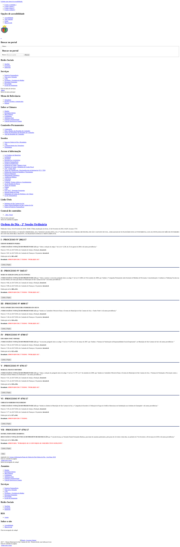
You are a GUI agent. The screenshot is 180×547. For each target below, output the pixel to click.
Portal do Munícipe (10, 174)
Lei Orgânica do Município (12, 155)
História (6, 111)
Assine (6, 517)
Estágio (6, 187)
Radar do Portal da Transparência (14, 207)
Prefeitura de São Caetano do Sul (14, 203)
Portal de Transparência (11, 162)
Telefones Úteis (9, 118)
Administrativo (33, 532)
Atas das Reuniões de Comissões (14, 134)
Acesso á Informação (15, 457)
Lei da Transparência (10, 195)
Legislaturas (8, 116)
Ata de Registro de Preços (12, 184)
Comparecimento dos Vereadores (14, 145)
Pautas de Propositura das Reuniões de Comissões (19, 132)
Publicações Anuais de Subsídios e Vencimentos (18, 172)
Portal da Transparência (11, 75)
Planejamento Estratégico (11, 175)
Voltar (3, 454)
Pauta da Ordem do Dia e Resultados (15, 142)
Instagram (7, 509)
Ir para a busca (9, 8)
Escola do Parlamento (10, 85)
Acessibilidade (8, 18)
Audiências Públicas (10, 177)
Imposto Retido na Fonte (11, 192)
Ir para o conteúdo (10, 5)
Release (6, 103)
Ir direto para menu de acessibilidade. (12, 1)
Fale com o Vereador (10, 77)
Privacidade (7, 84)
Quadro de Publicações (11, 163)
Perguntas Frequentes (10, 82)
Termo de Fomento (10, 185)
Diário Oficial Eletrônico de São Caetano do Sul (18, 205)
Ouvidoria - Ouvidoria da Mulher (14, 80)
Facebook (7, 508)
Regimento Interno (10, 113)
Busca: (4, 55)
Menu (3, 90)
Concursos (7, 179)
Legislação (7, 157)
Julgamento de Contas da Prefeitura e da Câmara (18, 194)
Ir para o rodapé (9, 10)
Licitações (7, 180)
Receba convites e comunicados (13, 101)
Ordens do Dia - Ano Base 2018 (46, 457)
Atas (5, 144)
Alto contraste (8, 19)
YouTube (7, 506)
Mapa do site (8, 23)
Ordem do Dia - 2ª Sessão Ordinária (24, 224)
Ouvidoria (7, 158)
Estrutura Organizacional (11, 119)
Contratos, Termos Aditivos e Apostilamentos (17, 182)
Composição (8, 129)
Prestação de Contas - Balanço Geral (15, 165)
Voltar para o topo (6, 460)
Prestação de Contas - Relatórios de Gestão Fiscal (19, 167)
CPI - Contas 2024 (10, 168)
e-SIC (6, 78)
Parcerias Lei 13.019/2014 (12, 160)
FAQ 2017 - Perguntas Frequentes (14, 190)
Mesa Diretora (8, 114)
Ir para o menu (9, 6)
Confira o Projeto (6, 264)
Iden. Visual (9, 215)
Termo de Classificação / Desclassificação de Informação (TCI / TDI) (24, 170)
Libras (6, 21)
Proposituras (8, 147)
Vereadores (7, 100)
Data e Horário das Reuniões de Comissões (17, 131)
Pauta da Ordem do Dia (29, 457)
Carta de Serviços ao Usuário (13, 121)
